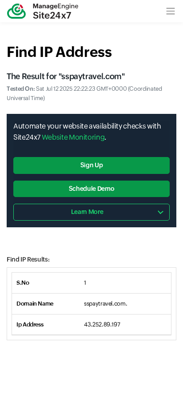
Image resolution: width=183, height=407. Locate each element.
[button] (170, 11)
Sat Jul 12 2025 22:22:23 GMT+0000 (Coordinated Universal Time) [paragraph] (84, 93)
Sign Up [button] (91, 165)
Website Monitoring (73, 137)
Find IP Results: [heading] (28, 259)
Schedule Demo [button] (91, 188)
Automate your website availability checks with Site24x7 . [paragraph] (87, 132)
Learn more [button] (87, 211)
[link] (42, 11)
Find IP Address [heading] (59, 52)
